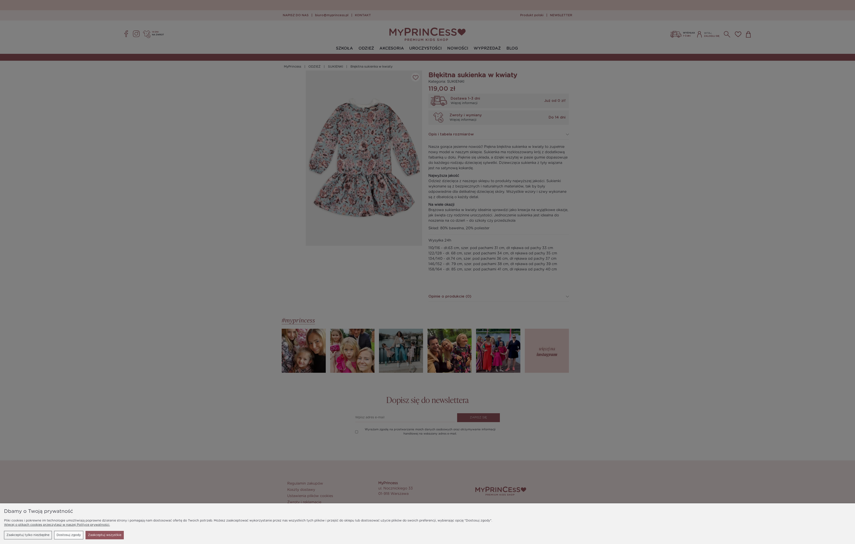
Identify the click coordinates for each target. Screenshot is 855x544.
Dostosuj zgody (69, 535)
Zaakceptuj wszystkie (104, 535)
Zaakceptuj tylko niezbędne (27, 535)
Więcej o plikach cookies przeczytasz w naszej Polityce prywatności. (57, 524)
